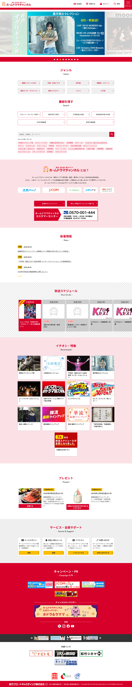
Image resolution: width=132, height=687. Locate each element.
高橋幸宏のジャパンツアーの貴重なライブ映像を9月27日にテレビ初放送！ (44, 251)
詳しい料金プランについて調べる (82, 203)
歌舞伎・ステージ (103, 83)
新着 (20, 247)
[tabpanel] (66, 33)
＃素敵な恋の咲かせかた (56, 143)
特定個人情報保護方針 (71, 684)
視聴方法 (92, 4)
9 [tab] (78, 60)
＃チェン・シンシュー (90, 146)
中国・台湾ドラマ (54, 83)
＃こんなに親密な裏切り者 (76, 149)
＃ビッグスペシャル (24, 152)
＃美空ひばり (41, 149)
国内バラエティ (53, 90)
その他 (103, 90)
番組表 (79, 4)
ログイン (105, 4)
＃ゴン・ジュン (42, 146)
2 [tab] (57, 60)
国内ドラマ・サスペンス (29, 90)
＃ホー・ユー (79, 143)
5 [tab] (66, 60)
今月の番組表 (41, 122)
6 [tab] (69, 60)
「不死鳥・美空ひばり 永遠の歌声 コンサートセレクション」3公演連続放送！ (45, 261)
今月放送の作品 (78, 114)
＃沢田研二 (50, 152)
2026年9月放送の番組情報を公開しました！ (33, 271)
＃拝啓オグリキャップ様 (25, 143)
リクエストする (78, 553)
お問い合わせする (103, 553)
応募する (30, 506)
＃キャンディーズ (60, 152)
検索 (118, 4)
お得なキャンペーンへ (49, 203)
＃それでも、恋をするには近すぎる (96, 143)
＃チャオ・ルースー (62, 146)
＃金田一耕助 (91, 149)
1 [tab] (54, 60)
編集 (29, 553)
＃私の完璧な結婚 (75, 146)
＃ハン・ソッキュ (60, 149)
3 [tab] (60, 60)
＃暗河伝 (51, 146)
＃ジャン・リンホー (41, 143)
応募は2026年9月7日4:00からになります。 (77, 507)
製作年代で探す (53, 114)
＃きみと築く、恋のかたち (26, 149)
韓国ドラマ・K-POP (29, 83)
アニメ (78, 90)
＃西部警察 (100, 149)
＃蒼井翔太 (50, 149)
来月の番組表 (90, 122)
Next (100, 638)
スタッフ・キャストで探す (29, 114)
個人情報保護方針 (55, 684)
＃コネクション (30, 146)
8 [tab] (75, 60)
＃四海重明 (69, 143)
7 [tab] (72, 60)
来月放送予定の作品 (103, 114)
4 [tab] (63, 60)
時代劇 (78, 83)
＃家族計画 (109, 149)
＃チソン (21, 146)
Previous (32, 638)
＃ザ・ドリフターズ (38, 152)
